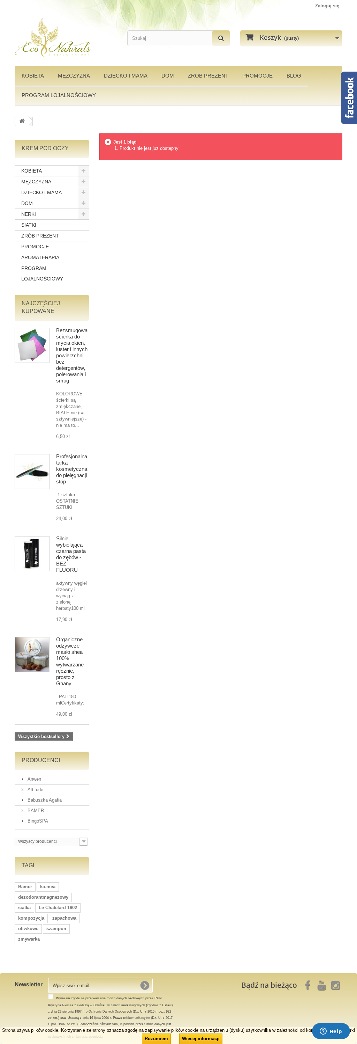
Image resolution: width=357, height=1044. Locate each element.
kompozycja (31, 918)
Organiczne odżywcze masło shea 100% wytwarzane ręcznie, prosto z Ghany (70, 661)
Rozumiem (156, 1038)
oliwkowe (28, 928)
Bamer (25, 886)
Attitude (34, 789)
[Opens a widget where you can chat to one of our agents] (331, 1032)
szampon (56, 928)
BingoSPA (37, 821)
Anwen (33, 779)
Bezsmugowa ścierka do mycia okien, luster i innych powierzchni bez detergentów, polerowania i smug (72, 355)
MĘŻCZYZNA (74, 76)
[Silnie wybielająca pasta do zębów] (32, 553)
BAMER (35, 810)
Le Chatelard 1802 (58, 907)
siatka (24, 907)
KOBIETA (33, 76)
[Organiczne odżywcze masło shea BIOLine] (32, 654)
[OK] (145, 985)
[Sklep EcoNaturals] (66, 37)
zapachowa (64, 918)
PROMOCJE (257, 76)
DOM (167, 76)
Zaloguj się (327, 5)
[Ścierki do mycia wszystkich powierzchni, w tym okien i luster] (32, 345)
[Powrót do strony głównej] (22, 121)
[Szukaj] (221, 38)
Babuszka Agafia (44, 800)
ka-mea (47, 886)
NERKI (28, 214)
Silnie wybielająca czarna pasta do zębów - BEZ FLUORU (71, 554)
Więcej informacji (201, 1038)
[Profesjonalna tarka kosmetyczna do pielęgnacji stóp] (32, 471)
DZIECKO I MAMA (125, 76)
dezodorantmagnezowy (43, 897)
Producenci (41, 760)
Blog (294, 76)
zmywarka (29, 939)
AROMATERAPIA (40, 257)
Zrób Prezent (208, 76)
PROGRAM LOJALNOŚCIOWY (59, 95)
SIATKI (28, 225)
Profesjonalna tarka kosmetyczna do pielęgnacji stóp (71, 468)
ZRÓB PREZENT (40, 236)
